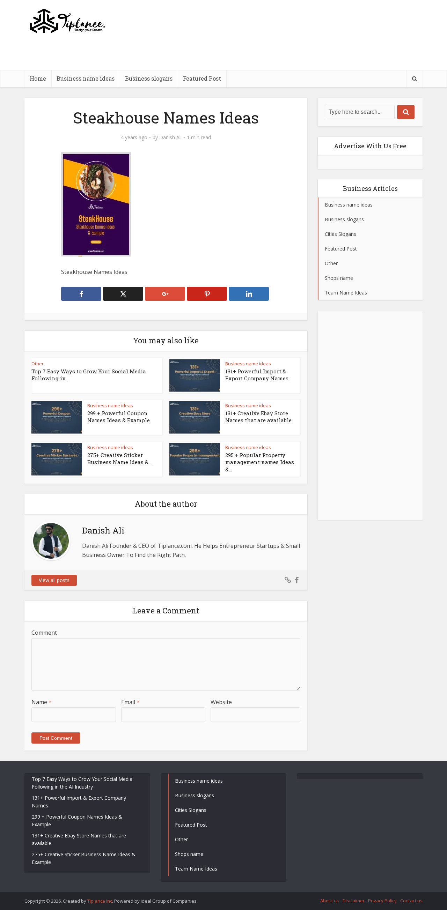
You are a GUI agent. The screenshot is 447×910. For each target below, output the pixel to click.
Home (38, 78)
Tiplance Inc (99, 901)
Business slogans (149, 78)
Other (37, 363)
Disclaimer (354, 900)
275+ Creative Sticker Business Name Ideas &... (119, 458)
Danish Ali (170, 137)
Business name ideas (86, 78)
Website (221, 702)
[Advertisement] (295, 68)
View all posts (54, 580)
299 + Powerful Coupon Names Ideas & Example (118, 417)
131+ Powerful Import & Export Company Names (256, 375)
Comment (44, 632)
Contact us (411, 900)
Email (130, 702)
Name (41, 702)
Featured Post (202, 78)
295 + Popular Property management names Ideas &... (259, 462)
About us (329, 900)
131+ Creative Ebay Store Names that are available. (259, 417)
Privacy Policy (382, 900)
